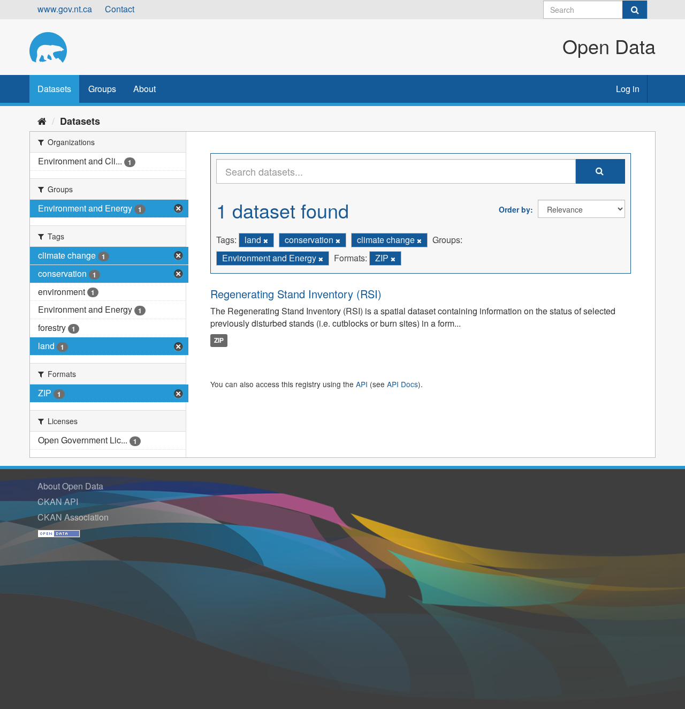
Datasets (54, 88)
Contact (119, 9)
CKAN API (57, 501)
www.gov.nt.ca (64, 9)
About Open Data (70, 486)
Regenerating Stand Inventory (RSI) (296, 293)
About (144, 88)
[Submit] (634, 10)
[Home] (42, 120)
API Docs (402, 384)
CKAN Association (73, 517)
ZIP (219, 340)
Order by (514, 209)
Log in (628, 88)
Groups (102, 88)
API (362, 384)
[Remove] (265, 240)
